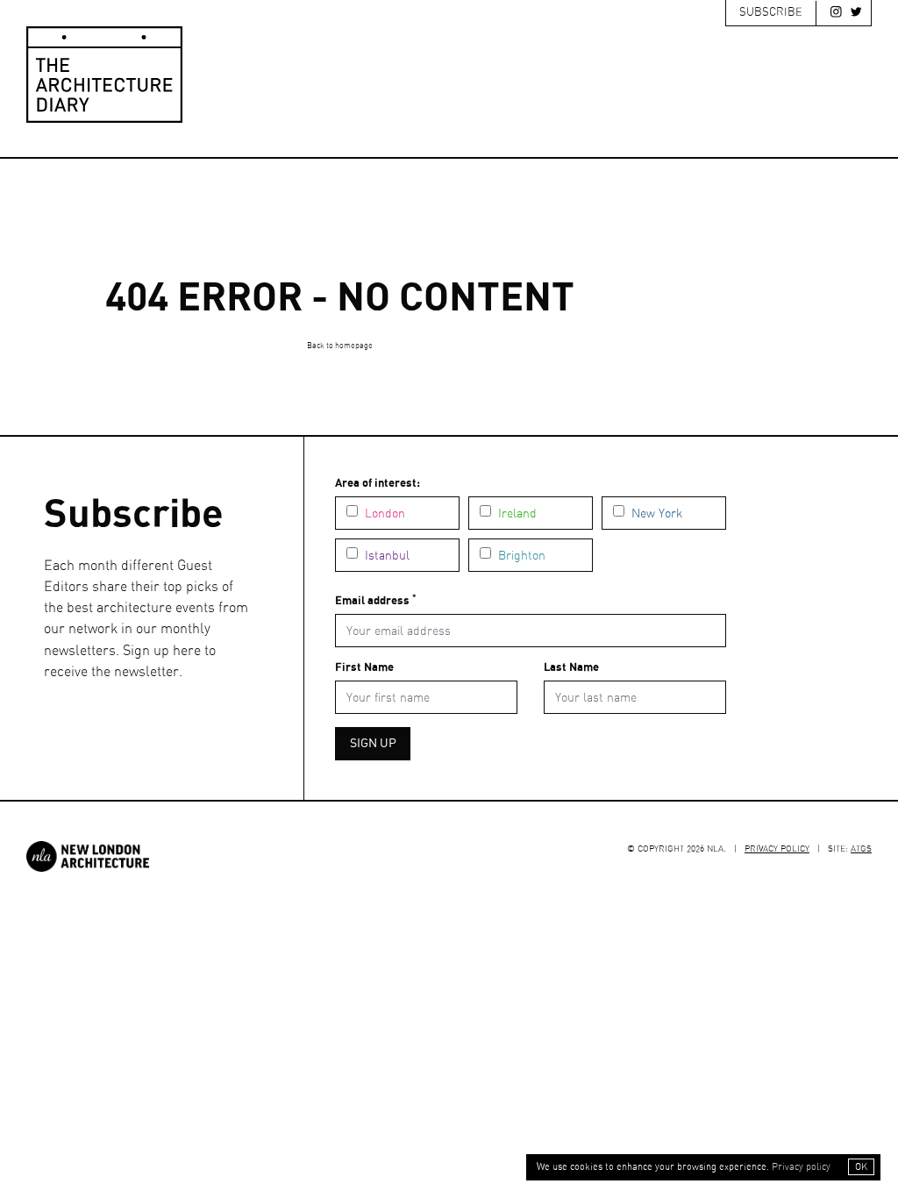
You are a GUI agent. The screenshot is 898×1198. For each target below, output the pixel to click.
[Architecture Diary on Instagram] (832, 15)
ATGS (861, 849)
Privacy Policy (777, 849)
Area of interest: (377, 483)
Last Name (571, 668)
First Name (364, 668)
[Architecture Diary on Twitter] (852, 15)
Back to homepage (340, 346)
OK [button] (861, 1167)
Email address (375, 600)
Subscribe (770, 12)
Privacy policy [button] (801, 1167)
